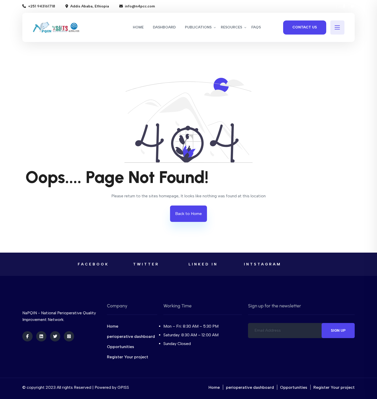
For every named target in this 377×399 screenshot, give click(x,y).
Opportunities (120, 346)
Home (112, 326)
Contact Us (304, 27)
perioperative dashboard (131, 336)
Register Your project (127, 356)
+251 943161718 (41, 6)
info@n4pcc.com (140, 6)
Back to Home (188, 213)
